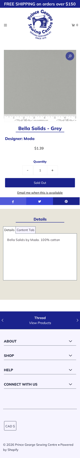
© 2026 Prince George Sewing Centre (30, 445)
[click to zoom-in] (70, 56)
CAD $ (10, 426)
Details (9, 230)
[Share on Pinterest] (66, 201)
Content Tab (25, 230)
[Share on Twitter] (39, 201)
